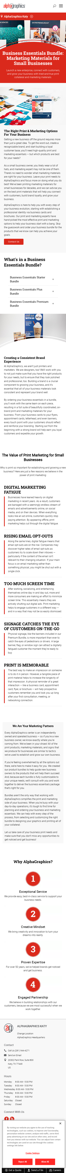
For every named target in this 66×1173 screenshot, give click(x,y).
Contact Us (13, 241)
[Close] (60, 1123)
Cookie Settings (33, 1153)
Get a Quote (15, 1170)
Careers (57, 1170)
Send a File (37, 1170)
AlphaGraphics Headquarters (31, 1037)
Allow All (45, 1161)
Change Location (25, 1033)
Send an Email (14, 1055)
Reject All (22, 1161)
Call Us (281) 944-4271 (19, 1050)
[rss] (12, 1119)
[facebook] (6, 1119)
